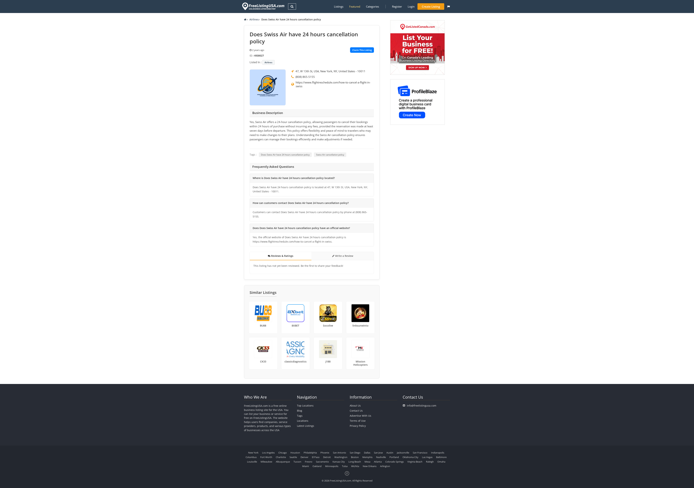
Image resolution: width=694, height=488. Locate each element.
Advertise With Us (360, 415)
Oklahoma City (410, 457)
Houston (295, 452)
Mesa (367, 461)
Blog (299, 410)
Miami (305, 466)
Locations (302, 420)
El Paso (316, 457)
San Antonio (339, 452)
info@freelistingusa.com (421, 405)
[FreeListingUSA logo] (262, 6)
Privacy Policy (358, 425)
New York (253, 452)
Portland (394, 457)
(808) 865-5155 (305, 77)
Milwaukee (266, 461)
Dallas (367, 452)
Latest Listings (305, 425)
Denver (304, 457)
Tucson (297, 461)
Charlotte (281, 457)
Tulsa (345, 466)
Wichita (355, 466)
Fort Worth (266, 457)
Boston (355, 457)
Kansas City (339, 461)
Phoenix (324, 452)
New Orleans (369, 466)
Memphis (367, 457)
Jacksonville (403, 452)
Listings (338, 6)
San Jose (378, 452)
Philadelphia (310, 452)
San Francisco (420, 452)
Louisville (252, 461)
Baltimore (441, 457)
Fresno (308, 461)
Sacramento (322, 461)
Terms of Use (358, 420)
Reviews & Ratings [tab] (281, 256)
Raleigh (430, 461)
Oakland (317, 466)
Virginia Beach (414, 461)
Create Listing (431, 6)
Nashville (381, 457)
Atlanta (378, 461)
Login (411, 6)
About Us (355, 405)
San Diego (355, 452)
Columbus (251, 457)
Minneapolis (331, 466)
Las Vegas (427, 457)
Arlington (385, 466)
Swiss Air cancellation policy (330, 154)
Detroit (327, 457)
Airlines (254, 19)
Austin (389, 452)
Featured (354, 6)
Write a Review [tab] (343, 256)
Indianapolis (437, 452)
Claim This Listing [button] (362, 50)
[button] (448, 6)
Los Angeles (268, 452)
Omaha (441, 461)
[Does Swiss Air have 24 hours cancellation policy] (268, 87)
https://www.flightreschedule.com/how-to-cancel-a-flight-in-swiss (333, 84)
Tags (300, 415)
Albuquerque (283, 461)
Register (397, 6)
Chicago (282, 452)
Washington (340, 457)
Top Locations (305, 405)
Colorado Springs (394, 461)
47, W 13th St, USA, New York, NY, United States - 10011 (330, 71)
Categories (372, 6)
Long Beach (354, 461)
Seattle (293, 457)
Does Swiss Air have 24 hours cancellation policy (285, 154)
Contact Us (356, 410)
